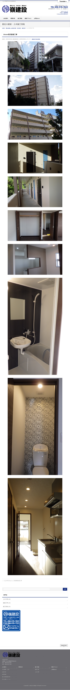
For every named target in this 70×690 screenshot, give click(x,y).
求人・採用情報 (64, 12)
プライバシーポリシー (63, 14)
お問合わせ (54, 669)
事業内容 (21, 667)
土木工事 (37, 672)
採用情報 (4, 674)
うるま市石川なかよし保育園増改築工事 (12, 580)
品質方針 (4, 672)
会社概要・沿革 (5, 669)
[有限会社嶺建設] (14, 11)
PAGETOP (64, 645)
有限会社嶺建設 (33, 685)
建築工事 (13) (6, 603)
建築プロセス (54, 667)
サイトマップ (65, 11)
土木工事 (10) (6, 599)
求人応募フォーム (6, 679)
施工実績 (38, 39)
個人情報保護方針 (6, 676)
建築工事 (34, 39)
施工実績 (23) (6, 606)
